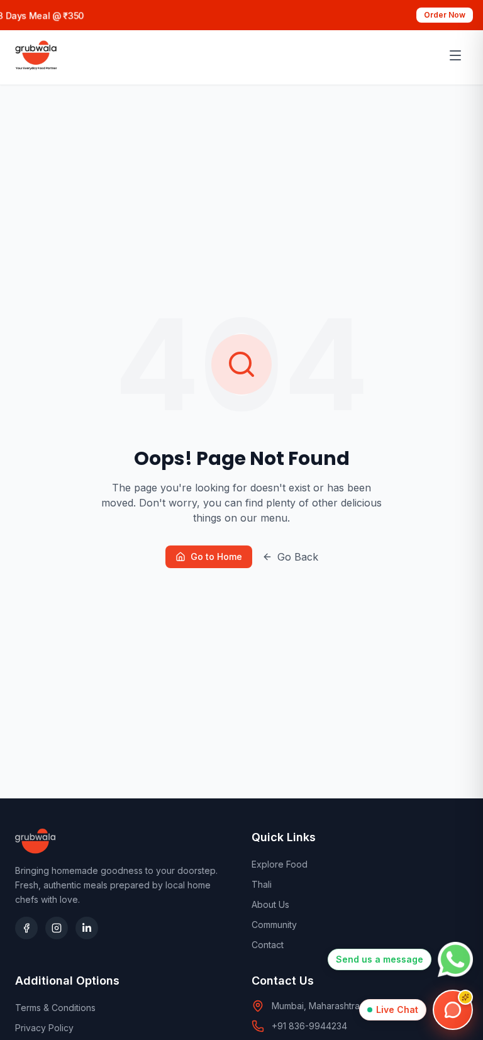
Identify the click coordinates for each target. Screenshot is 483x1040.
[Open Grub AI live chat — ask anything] (453, 1010)
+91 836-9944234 (309, 1025)
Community (274, 924)
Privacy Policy (44, 1027)
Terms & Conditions (55, 1007)
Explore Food (280, 864)
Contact (268, 944)
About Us (270, 904)
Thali (262, 884)
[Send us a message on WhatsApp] (455, 959)
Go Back (297, 557)
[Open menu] (455, 55)
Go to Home (216, 556)
